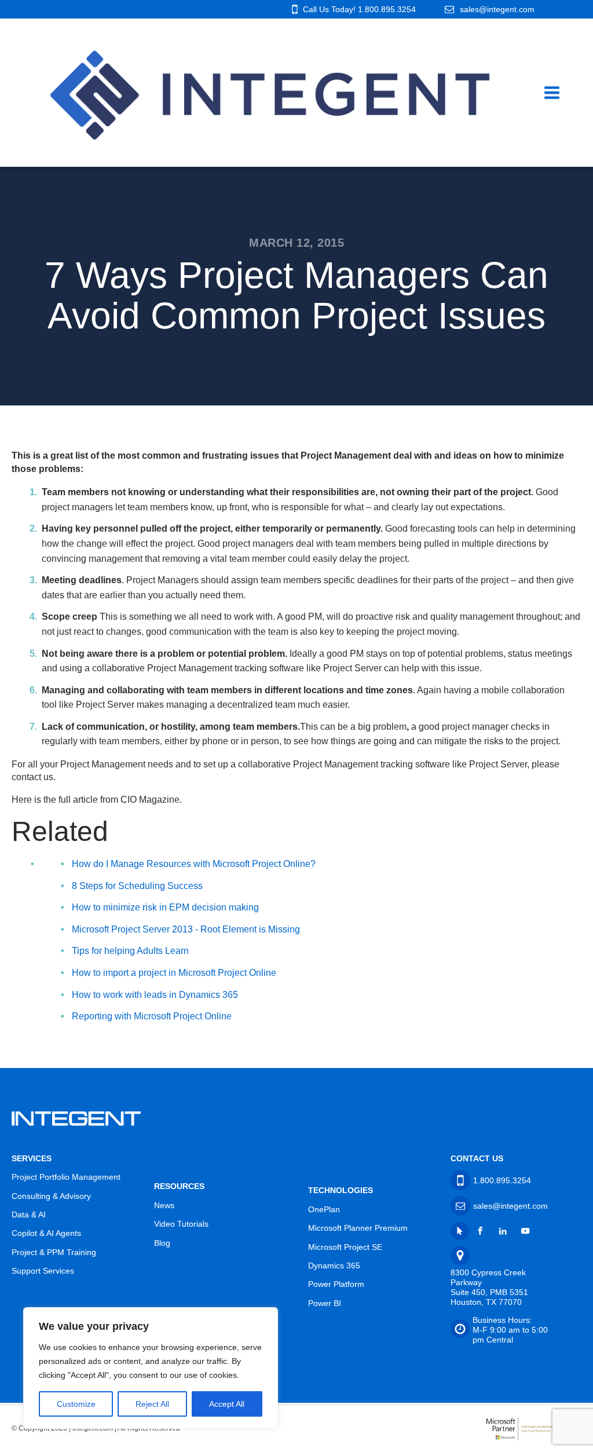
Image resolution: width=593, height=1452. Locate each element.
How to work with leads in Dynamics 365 (155, 995)
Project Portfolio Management (66, 1177)
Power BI (324, 1303)
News (164, 1205)
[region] (150, 1368)
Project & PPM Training (54, 1252)
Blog (162, 1243)
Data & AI (29, 1214)
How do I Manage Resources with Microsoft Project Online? (194, 864)
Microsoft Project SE (345, 1247)
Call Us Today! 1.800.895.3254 (359, 9)
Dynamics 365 (334, 1265)
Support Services (43, 1270)
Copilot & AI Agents (46, 1233)
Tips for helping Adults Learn (130, 951)
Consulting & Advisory (51, 1196)
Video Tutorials (181, 1223)
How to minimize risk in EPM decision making (165, 907)
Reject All (152, 1404)
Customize (76, 1404)
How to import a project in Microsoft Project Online (174, 973)
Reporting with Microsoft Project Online (152, 1016)
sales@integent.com (497, 9)
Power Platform (336, 1284)
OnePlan (324, 1209)
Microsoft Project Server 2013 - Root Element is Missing (186, 929)
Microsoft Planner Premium (358, 1227)
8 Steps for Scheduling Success (137, 886)
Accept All (226, 1404)
